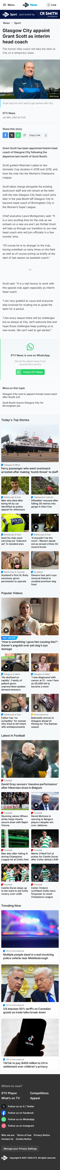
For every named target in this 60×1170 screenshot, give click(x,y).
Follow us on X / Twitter (21, 1106)
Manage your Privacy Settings (20, 1148)
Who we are (7, 1135)
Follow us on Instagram (21, 1125)
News (6, 23)
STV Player (9, 1093)
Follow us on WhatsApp (21, 1119)
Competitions (39, 1093)
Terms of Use (24, 1135)
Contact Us (7, 1139)
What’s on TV (10, 1098)
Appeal (35, 1098)
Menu (11, 4)
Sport (17, 23)
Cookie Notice (23, 1139)
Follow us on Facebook (21, 1112)
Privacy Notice (42, 1135)
